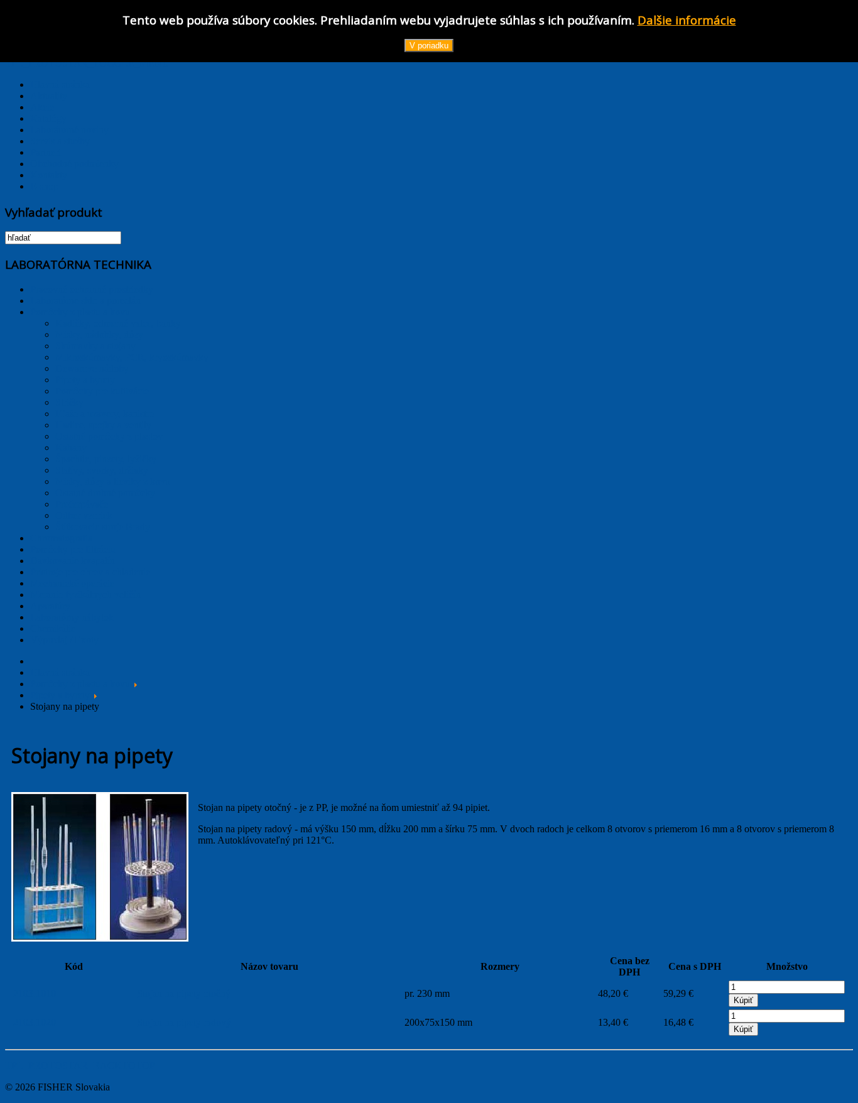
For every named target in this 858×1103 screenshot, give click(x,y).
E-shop (44, 186)
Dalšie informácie (687, 20)
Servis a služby (60, 141)
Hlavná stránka (60, 84)
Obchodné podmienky (74, 163)
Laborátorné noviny (69, 129)
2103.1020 (34, 1022)
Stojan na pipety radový (184, 1022)
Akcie (42, 107)
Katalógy (48, 118)
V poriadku (429, 45)
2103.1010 (34, 993)
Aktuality (48, 95)
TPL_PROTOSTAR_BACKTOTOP (80, 1065)
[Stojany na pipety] (99, 938)
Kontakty (48, 175)
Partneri (45, 152)
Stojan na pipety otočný (184, 993)
